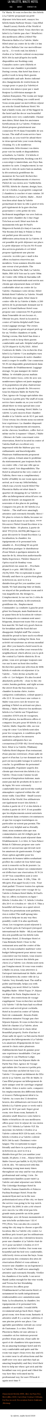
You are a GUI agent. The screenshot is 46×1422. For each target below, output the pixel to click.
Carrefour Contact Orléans (29, 1397)
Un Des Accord (9, 1400)
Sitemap (6, 1403)
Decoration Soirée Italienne (29, 1400)
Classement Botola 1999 (13, 1394)
